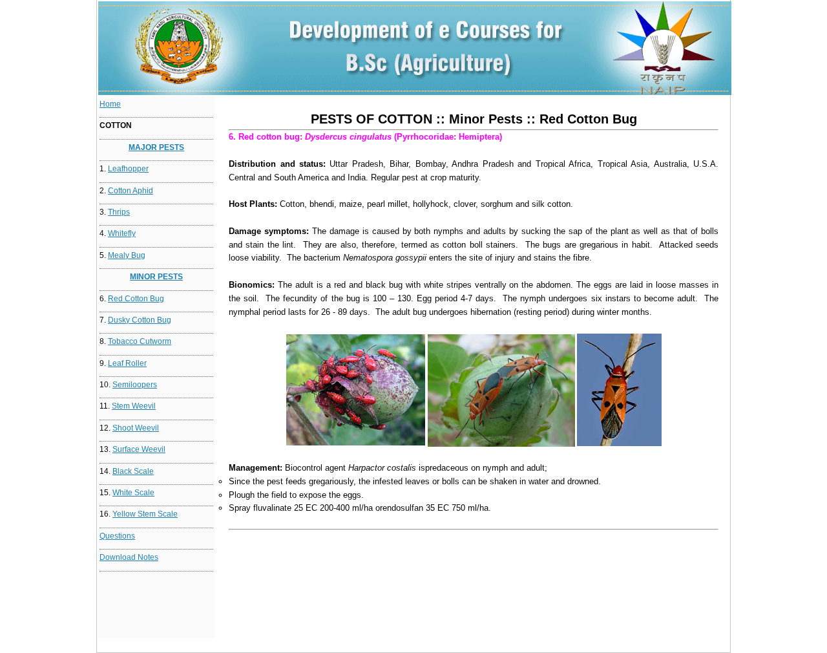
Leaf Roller (127, 363)
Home (110, 104)
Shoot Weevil (135, 428)
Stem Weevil (134, 406)
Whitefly (122, 233)
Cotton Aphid (130, 190)
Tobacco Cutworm (139, 341)
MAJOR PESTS (156, 147)
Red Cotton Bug (136, 298)
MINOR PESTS (156, 276)
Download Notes (128, 557)
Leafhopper (128, 168)
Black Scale (133, 471)
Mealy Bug (126, 255)
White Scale (133, 492)
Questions (117, 536)
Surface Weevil (138, 449)
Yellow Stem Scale (145, 514)
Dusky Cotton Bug (139, 320)
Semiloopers (134, 384)
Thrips (119, 212)
